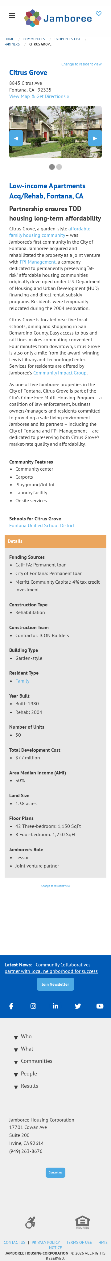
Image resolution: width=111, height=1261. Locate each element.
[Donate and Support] (98, 13)
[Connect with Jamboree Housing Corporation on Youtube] (100, 1006)
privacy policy (46, 1242)
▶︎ (97, 138)
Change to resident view (81, 64)
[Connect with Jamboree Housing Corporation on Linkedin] (55, 1006)
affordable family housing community (49, 231)
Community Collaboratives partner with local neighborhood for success (51, 967)
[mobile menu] (12, 16)
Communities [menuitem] (36, 1060)
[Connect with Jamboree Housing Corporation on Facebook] (11, 1006)
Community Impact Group (60, 373)
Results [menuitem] (29, 1085)
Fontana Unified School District (42, 525)
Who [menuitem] (26, 1036)
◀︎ (18, 138)
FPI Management (38, 262)
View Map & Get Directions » (39, 96)
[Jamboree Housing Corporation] (58, 17)
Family (22, 681)
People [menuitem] (29, 1073)
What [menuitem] (27, 1048)
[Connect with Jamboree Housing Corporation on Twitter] (78, 1006)
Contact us (55, 1172)
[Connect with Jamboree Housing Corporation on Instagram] (33, 1006)
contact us (14, 1242)
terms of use (79, 1242)
